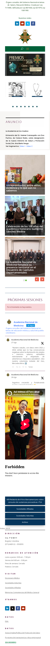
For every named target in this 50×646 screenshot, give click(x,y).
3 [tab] (21, 106)
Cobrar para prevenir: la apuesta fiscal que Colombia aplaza (22, 188)
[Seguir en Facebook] (33, 23)
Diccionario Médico (12, 578)
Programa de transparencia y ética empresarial (23, 637)
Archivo (25, 522)
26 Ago (14, 377)
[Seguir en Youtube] (22, 23)
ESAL (7, 621)
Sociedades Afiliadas (25, 509)
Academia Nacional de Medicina (24, 340)
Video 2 (29, 146)
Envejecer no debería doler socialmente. (22, 230)
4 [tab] (25, 106)
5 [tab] (29, 106)
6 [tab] (33, 106)
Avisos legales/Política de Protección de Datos (22, 633)
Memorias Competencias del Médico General (22, 592)
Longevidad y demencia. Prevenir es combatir (20, 271)
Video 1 (22, 146)
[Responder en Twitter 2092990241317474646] (13, 367)
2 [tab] (17, 106)
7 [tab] (37, 106)
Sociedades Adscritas (25, 515)
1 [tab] (13, 106)
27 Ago (14, 342)
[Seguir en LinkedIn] (17, 23)
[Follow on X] (28, 24)
